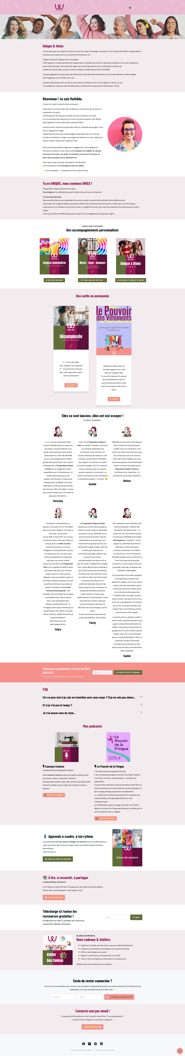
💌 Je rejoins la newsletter (119, 997)
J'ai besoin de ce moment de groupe (130, 280)
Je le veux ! (114, 399)
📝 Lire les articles (54, 897)
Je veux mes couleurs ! (54, 280)
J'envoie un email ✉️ (92, 1027)
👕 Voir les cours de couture (58, 859)
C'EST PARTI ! (71, 385)
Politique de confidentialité (104, 1050)
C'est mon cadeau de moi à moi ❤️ (92, 280)
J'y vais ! (136, 917)
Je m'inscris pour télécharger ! (128, 672)
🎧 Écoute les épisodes (53, 795)
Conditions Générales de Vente (81, 1050)
